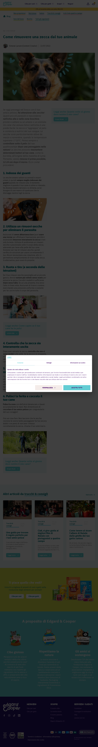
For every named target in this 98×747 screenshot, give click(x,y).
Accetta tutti (76, 387)
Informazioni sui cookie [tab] (77, 363)
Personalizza (47, 387)
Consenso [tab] (20, 363)
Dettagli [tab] (49, 363)
